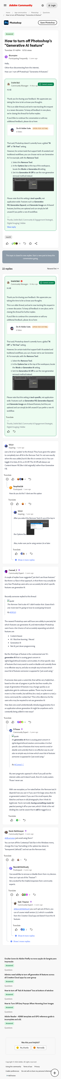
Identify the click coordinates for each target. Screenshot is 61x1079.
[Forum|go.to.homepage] (20, 5)
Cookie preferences (12, 1071)
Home (8, 12)
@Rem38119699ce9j (22, 909)
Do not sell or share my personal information (37, 1071)
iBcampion (13, 55)
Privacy (37, 1066)
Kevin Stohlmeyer (16, 831)
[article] (30, 356)
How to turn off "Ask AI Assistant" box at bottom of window (29, 990)
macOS (8, 237)
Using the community (13, 1066)
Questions (46, 12)
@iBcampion (10, 838)
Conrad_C (13, 570)
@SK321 (13, 612)
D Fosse (16, 729)
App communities (21, 12)
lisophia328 (18, 486)
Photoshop (34, 12)
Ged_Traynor (23, 902)
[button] (5, 6)
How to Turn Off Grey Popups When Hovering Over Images (29, 1003)
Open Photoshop (47, 22)
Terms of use (27, 1066)
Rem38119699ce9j (21, 867)
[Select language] (42, 5)
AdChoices (12, 1075)
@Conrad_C (19, 764)
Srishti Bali (15, 82)
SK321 (11, 444)
